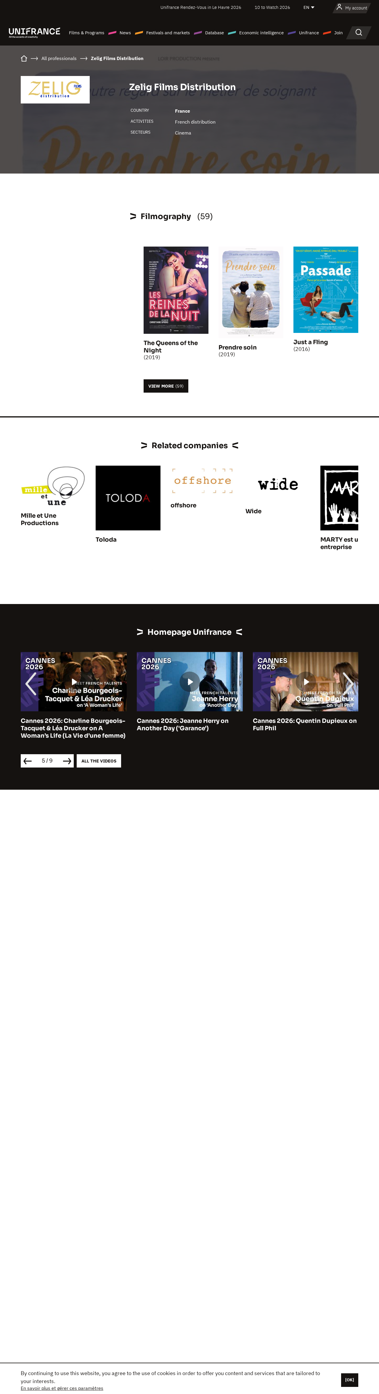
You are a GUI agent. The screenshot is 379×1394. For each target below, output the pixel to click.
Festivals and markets (168, 32)
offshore (183, 505)
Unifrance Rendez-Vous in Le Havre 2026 (200, 7)
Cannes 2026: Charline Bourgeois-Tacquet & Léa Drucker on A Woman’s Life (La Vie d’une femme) (73, 728)
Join (338, 32)
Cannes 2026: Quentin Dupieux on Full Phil (305, 724)
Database (214, 32)
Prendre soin (238, 347)
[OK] (349, 1379)
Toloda (106, 539)
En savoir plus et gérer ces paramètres (62, 1388)
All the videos (98, 761)
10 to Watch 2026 (272, 7)
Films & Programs (86, 32)
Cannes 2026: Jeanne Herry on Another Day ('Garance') (183, 724)
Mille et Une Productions (40, 519)
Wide (253, 511)
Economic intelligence (261, 32)
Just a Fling (310, 342)
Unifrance (309, 32)
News (125, 32)
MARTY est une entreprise (343, 543)
